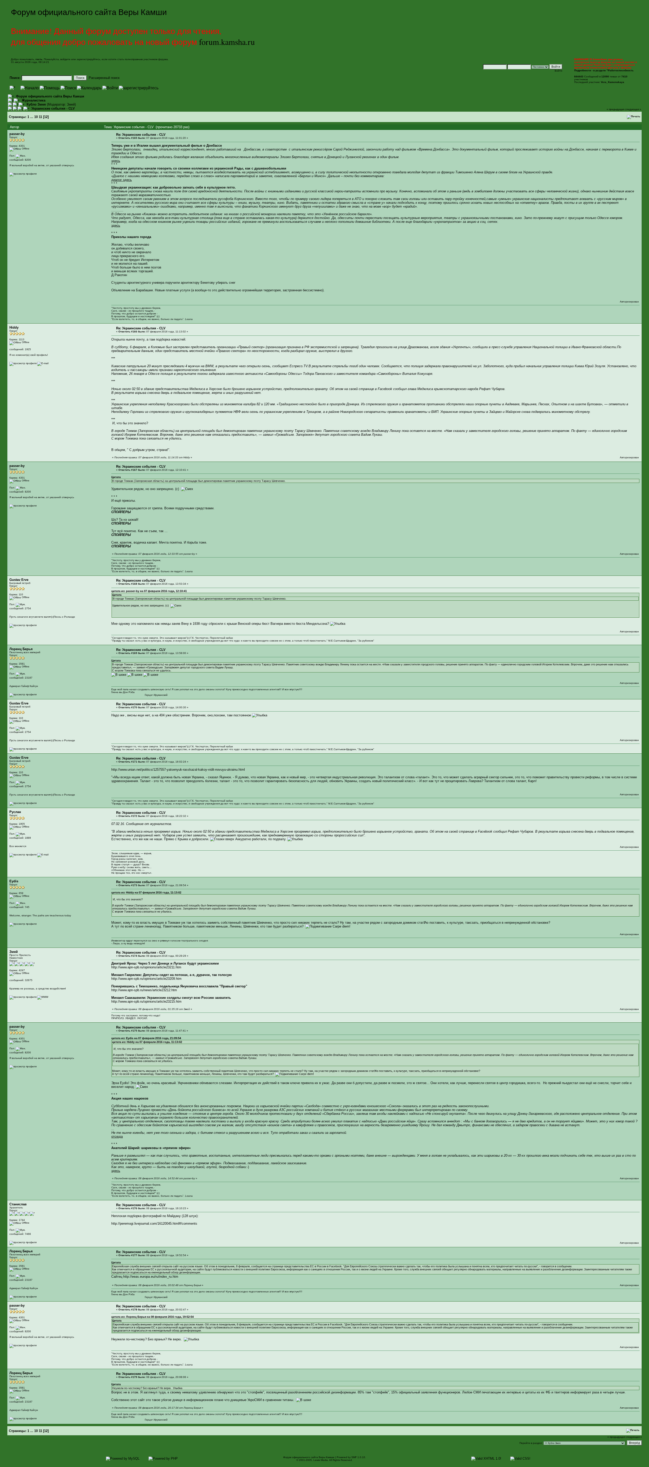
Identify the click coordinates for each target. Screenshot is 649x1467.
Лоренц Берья (21, 649)
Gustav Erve (18, 580)
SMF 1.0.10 (358, 1457)
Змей (71, 104)
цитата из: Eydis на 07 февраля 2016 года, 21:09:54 (146, 1038)
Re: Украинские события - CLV (141, 135)
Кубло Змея (36, 104)
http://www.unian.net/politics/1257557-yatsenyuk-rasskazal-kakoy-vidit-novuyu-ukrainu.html (178, 769)
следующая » (633, 109)
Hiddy (14, 327)
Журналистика (33, 100)
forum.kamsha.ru (227, 41)
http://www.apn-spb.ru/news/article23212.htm (144, 990)
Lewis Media (320, 1460)
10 (36, 117)
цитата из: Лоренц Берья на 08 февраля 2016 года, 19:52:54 (152, 1316)
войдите (65, 59)
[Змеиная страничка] (42, 997)
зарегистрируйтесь (88, 59)
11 (40, 117)
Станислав (18, 1204)
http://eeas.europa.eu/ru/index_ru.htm (150, 1276)
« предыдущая (615, 109)
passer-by (17, 134)
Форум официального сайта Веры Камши (50, 96)
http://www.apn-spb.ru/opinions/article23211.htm (146, 967)
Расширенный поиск (104, 78)
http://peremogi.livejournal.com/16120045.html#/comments (154, 1223)
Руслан (15, 812)
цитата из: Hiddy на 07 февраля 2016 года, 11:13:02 (146, 892)
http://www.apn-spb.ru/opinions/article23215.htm (146, 1001)
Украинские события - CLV (53, 108)
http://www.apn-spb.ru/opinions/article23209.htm (146, 979)
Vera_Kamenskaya (612, 82)
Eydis (13, 881)
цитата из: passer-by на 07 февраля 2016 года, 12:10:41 (149, 591)
